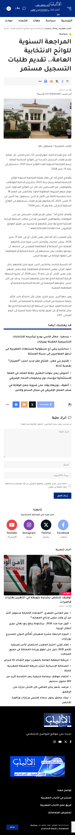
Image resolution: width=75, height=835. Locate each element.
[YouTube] (60, 742)
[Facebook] (63, 529)
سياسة (63, 34)
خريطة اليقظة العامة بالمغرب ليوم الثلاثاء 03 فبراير (36, 660)
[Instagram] (29, 529)
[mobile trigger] (68, 8)
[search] (24, 8)
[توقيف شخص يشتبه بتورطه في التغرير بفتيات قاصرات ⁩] (37, 575)
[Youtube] (12, 529)
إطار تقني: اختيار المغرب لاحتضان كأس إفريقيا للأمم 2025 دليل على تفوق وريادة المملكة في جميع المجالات (40, 650)
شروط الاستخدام (49, 829)
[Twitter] (46, 529)
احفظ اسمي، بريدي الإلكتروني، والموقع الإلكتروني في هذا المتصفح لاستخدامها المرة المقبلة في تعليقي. (36, 485)
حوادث (66, 593)
